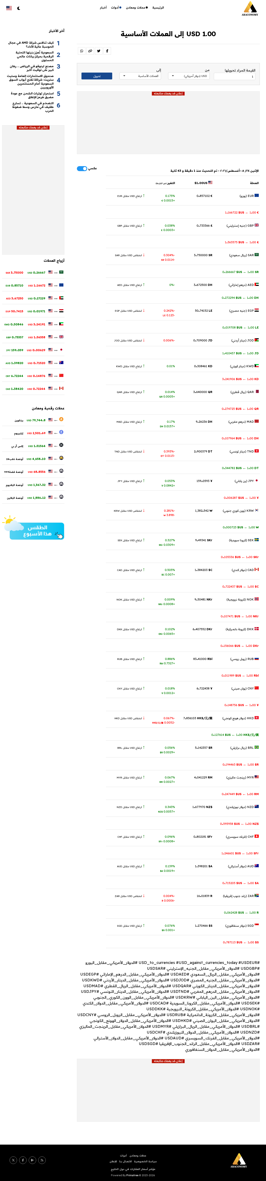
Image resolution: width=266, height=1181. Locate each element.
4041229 (203, 777)
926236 (204, 422)
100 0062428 (241, 912)
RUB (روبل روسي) (242, 659)
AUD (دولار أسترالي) (241, 866)
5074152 (203, 311)
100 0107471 (240, 616)
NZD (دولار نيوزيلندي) (240, 807)
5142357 (203, 748)
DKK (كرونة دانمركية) (240, 629)
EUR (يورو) (247, 196)
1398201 (203, 866)
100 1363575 (242, 242)
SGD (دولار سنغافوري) (240, 926)
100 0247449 (240, 794)
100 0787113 (241, 942)
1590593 (204, 481)
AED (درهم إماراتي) (242, 285)
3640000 (202, 392)
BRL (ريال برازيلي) (242, 748)
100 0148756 (241, 705)
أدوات (115, 7)
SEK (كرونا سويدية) (242, 540)
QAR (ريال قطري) (242, 392)
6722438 (204, 688)
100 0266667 (240, 272)
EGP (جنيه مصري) (242, 311)
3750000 (203, 255)
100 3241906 (240, 379)
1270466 (203, 926)
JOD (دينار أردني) (243, 340)
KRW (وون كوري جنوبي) (239, 511)
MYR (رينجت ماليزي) (240, 777)
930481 (203, 599)
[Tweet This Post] (98, 51)
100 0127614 (235, 735)
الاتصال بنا (125, 1161)
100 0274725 (240, 409)
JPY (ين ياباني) (245, 481)
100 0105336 (240, 557)
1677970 (202, 807)
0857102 (204, 196)
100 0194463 (241, 764)
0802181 (202, 837)
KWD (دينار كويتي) (242, 366)
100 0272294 (240, 298)
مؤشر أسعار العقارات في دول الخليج (133, 1169)
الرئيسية (158, 7)
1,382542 (203, 511)
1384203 (203, 570)
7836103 (197, 718)
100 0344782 (240, 468)
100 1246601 (240, 853)
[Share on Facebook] (107, 51)
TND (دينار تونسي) (242, 451)
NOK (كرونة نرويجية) (241, 599)
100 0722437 (240, 586)
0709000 (202, 340)
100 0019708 (240, 327)
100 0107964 (240, 438)
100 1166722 (242, 212)
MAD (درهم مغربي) (241, 422)
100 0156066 (239, 646)
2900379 (203, 451)
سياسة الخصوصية (145, 1161)
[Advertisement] (168, 125)
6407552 (202, 629)
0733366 (204, 225)
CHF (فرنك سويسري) (240, 837)
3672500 (203, 285)
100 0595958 (239, 824)
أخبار (103, 7)
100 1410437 (240, 353)
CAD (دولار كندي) (243, 570)
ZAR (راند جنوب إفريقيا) (239, 896)
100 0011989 (240, 675)
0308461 (203, 366)
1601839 (204, 896)
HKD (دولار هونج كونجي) (238, 718)
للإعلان (113, 1161)
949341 (203, 540)
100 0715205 (240, 883)
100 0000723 (241, 527)
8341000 (202, 659)
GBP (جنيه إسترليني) (241, 225)
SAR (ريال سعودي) (242, 255)
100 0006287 (241, 498)
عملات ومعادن (135, 7)
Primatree (132, 1175)
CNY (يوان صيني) (243, 688)
